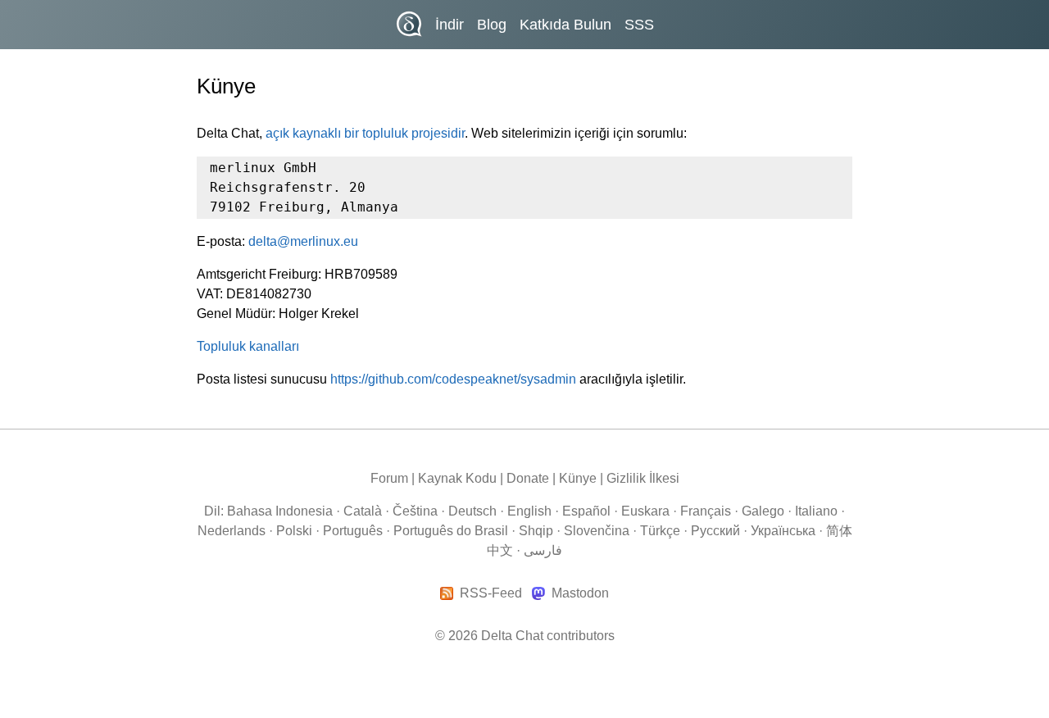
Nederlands (232, 531)
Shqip (536, 531)
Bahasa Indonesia (280, 511)
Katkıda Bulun (565, 24)
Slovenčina (596, 531)
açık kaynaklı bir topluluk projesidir (365, 133)
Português (353, 531)
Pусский (715, 531)
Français (705, 511)
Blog (491, 24)
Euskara (645, 511)
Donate (527, 478)
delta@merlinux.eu (303, 241)
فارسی (543, 550)
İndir (449, 24)
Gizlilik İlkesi (642, 478)
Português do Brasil (450, 531)
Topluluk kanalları (248, 346)
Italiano (816, 511)
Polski (294, 531)
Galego (763, 511)
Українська (783, 531)
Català (362, 511)
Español (586, 511)
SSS (639, 24)
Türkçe (660, 531)
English (529, 511)
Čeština (415, 511)
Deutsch (472, 511)
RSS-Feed (491, 593)
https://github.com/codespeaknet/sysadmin (453, 379)
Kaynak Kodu (457, 478)
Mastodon (580, 593)
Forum (389, 478)
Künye (578, 478)
